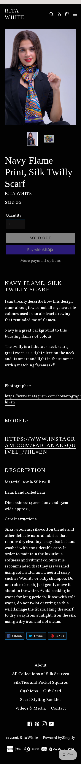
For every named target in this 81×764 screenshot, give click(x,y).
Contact (58, 708)
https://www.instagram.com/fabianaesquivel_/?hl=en (40, 445)
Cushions (29, 691)
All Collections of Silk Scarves (40, 674)
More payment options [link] (40, 260)
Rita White (15, 14)
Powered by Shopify (59, 737)
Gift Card (52, 691)
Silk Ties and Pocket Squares (40, 683)
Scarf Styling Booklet (40, 700)
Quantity (14, 215)
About (40, 665)
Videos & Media (30, 708)
